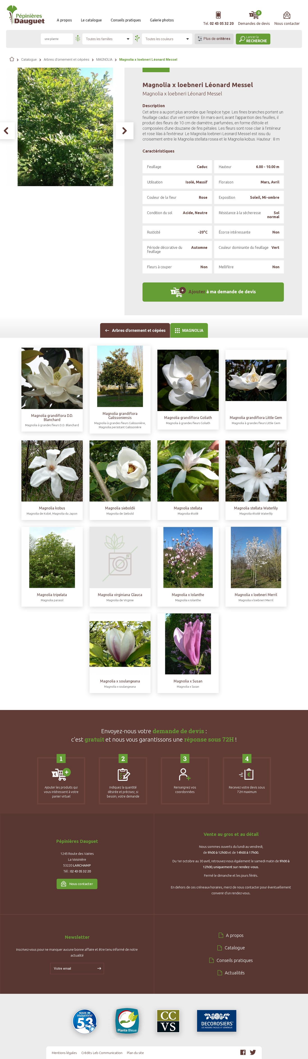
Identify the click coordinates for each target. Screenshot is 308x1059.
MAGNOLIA (104, 60)
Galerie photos (162, 20)
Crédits (86, 1053)
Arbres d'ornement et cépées (66, 60)
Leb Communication (107, 1053)
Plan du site (135, 1053)
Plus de (216, 39)
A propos (64, 20)
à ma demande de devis (222, 291)
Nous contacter (81, 884)
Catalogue (29, 60)
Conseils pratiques (126, 20)
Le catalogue (91, 20)
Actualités (235, 972)
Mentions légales (64, 1053)
